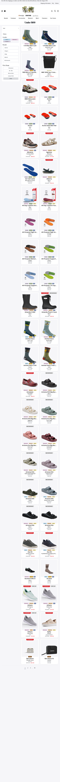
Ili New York (49, 75)
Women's (15, 39)
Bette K (6, 57)
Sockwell (30, 581)
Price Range (6, 65)
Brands (5, 44)
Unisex (6, 41)
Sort (4, 28)
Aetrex (6, 47)
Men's (7, 39)
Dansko (30, 208)
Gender (5, 37)
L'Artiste (30, 394)
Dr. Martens (30, 101)
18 (34, 668)
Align (6, 54)
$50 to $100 (10, 73)
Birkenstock (7, 60)
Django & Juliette (49, 155)
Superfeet (30, 235)
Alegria (6, 51)
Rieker (30, 554)
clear (11, 78)
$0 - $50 (11, 70)
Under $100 (11, 76)
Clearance (10, 68)
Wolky (49, 181)
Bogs (30, 315)
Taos (30, 155)
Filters (4, 34)
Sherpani (30, 661)
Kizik (30, 608)
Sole (49, 101)
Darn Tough (30, 48)
